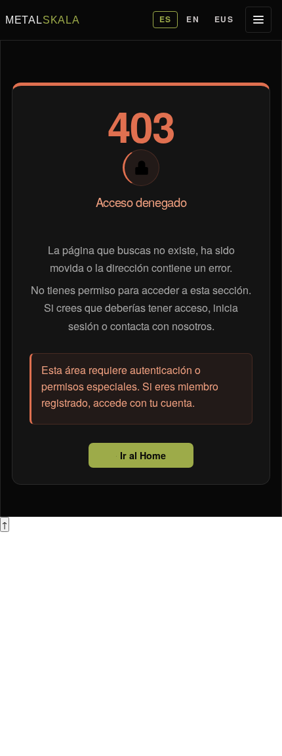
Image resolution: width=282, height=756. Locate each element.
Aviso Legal (27, 671)
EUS (223, 19)
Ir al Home (141, 455)
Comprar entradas (42, 641)
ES (165, 19)
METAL (42, 20)
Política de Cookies (45, 695)
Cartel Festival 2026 (47, 617)
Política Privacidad (43, 683)
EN (192, 19)
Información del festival (53, 629)
